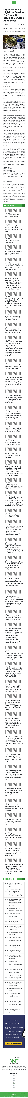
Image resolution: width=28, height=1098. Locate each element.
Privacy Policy (10, 1096)
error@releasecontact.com (9, 192)
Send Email (9, 170)
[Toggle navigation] (14, 2)
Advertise (17, 1096)
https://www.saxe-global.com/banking (15, 164)
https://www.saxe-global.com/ (15, 176)
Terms (3, 1096)
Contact (24, 1096)
